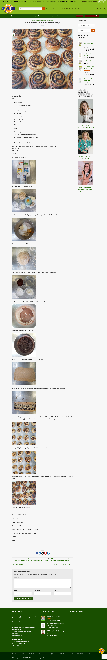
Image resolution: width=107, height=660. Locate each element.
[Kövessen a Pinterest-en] (104, 1)
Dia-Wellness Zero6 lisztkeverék (57, 560)
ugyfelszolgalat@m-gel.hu (53, 8)
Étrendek (39, 653)
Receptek (29, 16)
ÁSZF (90, 653)
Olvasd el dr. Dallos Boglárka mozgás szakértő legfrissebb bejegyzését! (85, 189)
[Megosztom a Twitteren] (40, 553)
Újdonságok (30, 653)
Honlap (55, 590)
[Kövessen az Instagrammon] (102, 1)
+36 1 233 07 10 (76, 8)
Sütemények (50, 20)
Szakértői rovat (40, 16)
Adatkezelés (84, 653)
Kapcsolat (16, 655)
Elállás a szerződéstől (69, 655)
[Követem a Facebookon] (99, 1)
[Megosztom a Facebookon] (37, 553)
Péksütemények (36, 20)
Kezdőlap (11, 16)
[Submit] (43, 8)
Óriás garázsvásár (68, 16)
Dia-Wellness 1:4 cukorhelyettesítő (56, 558)
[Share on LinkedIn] (48, 553)
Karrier (36, 655)
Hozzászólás (17, 577)
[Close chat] (102, 651)
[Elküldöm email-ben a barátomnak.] (42, 553)
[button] (94, 9)
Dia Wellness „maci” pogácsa (62, 564)
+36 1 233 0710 (19, 645)
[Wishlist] (98, 9)
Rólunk (76, 653)
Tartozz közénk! (54, 16)
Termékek (19, 16)
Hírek (51, 653)
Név (15, 590)
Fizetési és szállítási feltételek (89, 1)
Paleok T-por (67, 560)
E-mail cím (37, 590)
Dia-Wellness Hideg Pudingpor (27, 560)
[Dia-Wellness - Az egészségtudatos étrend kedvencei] (9, 8)
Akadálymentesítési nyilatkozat (50, 655)
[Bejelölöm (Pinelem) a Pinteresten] (45, 553)
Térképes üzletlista (27, 655)
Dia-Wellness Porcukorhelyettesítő (41, 560)
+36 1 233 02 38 (67, 8)
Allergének (69, 653)
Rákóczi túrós (19, 564)
